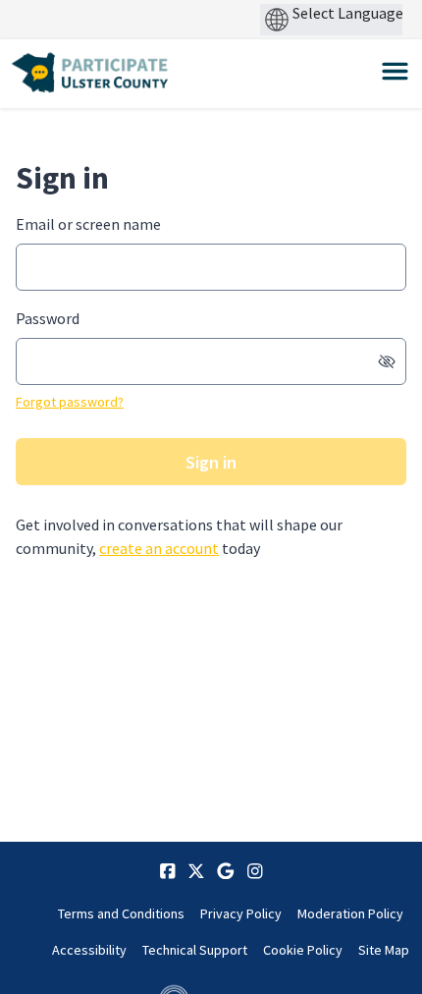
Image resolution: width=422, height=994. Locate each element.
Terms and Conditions (121, 913)
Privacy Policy (241, 913)
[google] (225, 871)
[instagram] (255, 871)
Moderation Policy (350, 913)
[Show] (386, 361)
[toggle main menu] (395, 71)
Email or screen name (88, 224)
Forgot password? (70, 402)
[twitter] (196, 871)
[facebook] (168, 871)
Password (47, 318)
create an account (159, 548)
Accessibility (89, 950)
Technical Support (194, 950)
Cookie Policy (303, 950)
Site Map (383, 950)
